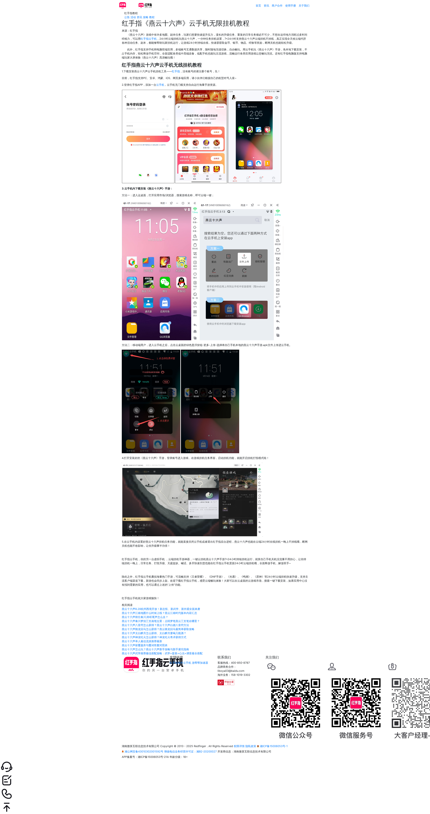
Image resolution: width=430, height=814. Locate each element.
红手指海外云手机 (180, 662)
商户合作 (277, 5)
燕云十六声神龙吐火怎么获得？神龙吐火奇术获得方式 (154, 637)
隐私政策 (250, 746)
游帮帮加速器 (200, 662)
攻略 (145, 17)
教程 (152, 17)
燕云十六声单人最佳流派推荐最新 (142, 641)
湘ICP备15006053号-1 (273, 746)
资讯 (266, 5)
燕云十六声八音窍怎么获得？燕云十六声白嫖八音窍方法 (155, 625)
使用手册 (290, 5)
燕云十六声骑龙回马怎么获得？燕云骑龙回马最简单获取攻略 (158, 629)
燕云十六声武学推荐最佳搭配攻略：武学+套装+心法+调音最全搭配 (162, 653)
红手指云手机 (149, 38)
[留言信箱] (215, 780)
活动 (133, 17)
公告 (127, 17)
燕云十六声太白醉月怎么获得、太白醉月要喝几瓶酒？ (154, 633)
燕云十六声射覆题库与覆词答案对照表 (144, 645)
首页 (258, 5)
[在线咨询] (215, 767)
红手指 (176, 71)
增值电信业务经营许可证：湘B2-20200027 (190, 751)
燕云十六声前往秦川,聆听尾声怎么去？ (145, 617)
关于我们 (304, 5)
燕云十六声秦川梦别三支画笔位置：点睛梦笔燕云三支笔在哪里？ (161, 621)
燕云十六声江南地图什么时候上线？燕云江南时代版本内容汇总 (159, 613)
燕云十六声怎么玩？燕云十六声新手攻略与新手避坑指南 (155, 649)
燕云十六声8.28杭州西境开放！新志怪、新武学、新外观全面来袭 (161, 609)
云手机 (160, 84)
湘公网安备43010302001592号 (144, 751)
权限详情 (239, 746)
